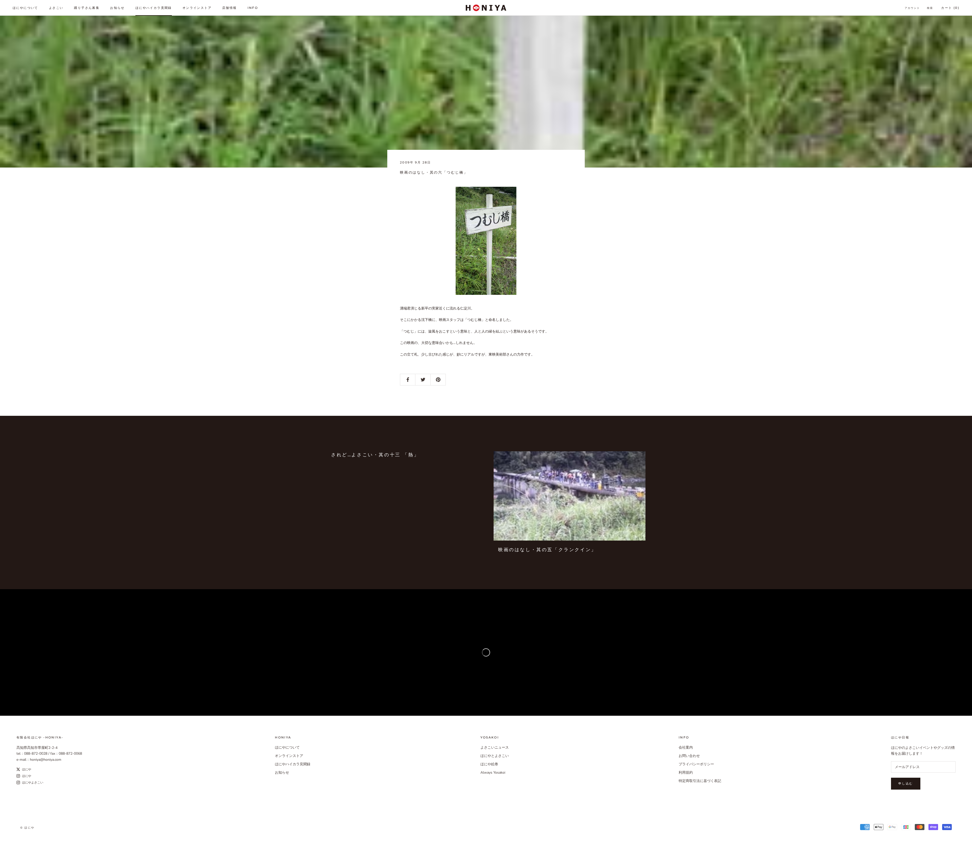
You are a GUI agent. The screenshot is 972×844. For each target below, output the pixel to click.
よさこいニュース (494, 747)
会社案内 (686, 747)
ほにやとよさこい (494, 755)
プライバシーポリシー (696, 764)
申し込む (905, 783)
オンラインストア (197, 8)
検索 (930, 8)
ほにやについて (25, 8)
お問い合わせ (689, 755)
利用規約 (686, 772)
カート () (950, 8)
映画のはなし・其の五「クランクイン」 (547, 549)
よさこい (56, 8)
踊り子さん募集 (86, 8)
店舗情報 (229, 8)
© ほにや (27, 827)
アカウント (912, 8)
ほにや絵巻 (489, 764)
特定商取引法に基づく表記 (700, 780)
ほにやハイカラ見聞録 (153, 8)
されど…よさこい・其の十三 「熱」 (375, 455)
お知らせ (117, 8)
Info (253, 8)
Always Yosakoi (492, 772)
